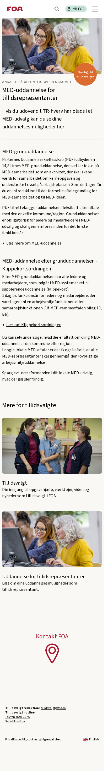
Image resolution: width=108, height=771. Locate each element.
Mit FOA (79, 9)
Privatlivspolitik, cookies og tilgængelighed (33, 739)
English (94, 739)
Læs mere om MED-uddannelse (34, 243)
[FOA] (14, 9)
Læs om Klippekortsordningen (33, 325)
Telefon (17, 717)
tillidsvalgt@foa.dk (53, 708)
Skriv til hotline (15, 721)
